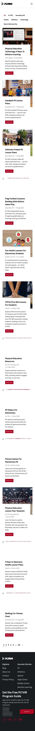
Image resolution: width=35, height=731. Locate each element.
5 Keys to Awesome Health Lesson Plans (14, 563)
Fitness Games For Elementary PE (13, 460)
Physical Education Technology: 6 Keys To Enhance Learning (14, 51)
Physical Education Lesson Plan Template (15, 509)
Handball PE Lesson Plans (14, 102)
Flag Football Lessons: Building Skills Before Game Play (15, 201)
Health (6, 20)
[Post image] (17, 41)
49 (19, 645)
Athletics (14, 20)
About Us (6, 672)
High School (22, 679)
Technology (24, 20)
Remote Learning (25, 687)
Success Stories (25, 664)
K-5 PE (10, 15)
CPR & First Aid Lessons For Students (15, 303)
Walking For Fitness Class (14, 615)
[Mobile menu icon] (31, 4)
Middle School (23, 683)
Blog (4, 668)
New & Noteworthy (10, 24)
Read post (9, 73)
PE (19, 668)
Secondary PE (20, 15)
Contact (5, 675)
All (5, 15)
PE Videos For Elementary (11, 411)
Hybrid (20, 675)
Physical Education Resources (13, 360)
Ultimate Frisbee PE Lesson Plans (14, 151)
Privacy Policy (8, 679)
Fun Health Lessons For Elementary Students (15, 252)
